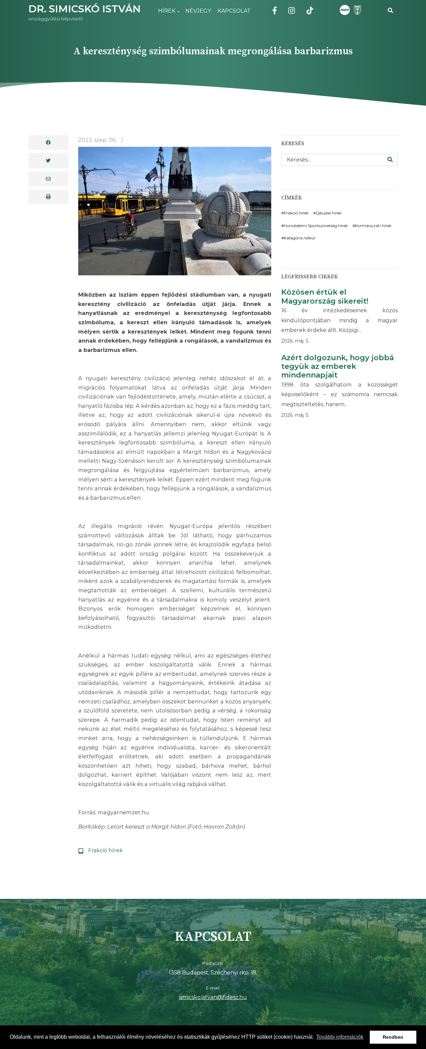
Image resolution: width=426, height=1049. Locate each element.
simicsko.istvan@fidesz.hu (213, 997)
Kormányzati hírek (373, 225)
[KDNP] (356, 10)
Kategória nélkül (299, 237)
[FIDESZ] (345, 10)
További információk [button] (339, 1037)
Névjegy (198, 11)
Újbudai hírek (328, 212)
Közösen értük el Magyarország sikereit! (324, 296)
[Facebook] (274, 12)
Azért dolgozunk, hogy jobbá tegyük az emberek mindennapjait (337, 367)
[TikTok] (310, 12)
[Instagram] (291, 12)
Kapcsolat (234, 11)
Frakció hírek (105, 850)
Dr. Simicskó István (84, 9)
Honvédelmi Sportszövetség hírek (316, 225)
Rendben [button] (393, 1037)
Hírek (165, 15)
